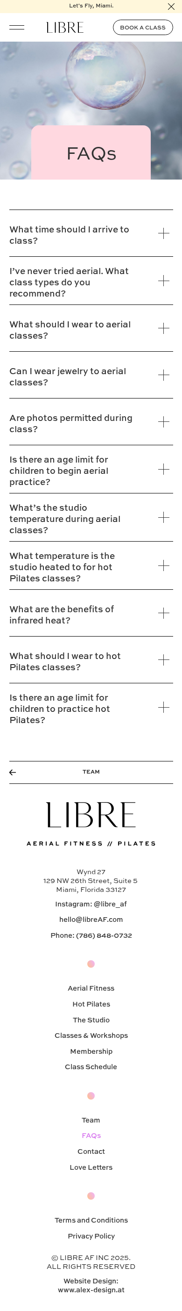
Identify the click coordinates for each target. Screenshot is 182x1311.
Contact (91, 1151)
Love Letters (91, 1167)
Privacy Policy (91, 1236)
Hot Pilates (91, 1004)
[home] (65, 27)
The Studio (91, 1020)
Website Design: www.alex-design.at (91, 1286)
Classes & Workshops (91, 1035)
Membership (91, 1051)
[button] (16, 27)
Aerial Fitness (91, 988)
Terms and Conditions (91, 1220)
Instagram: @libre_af (91, 904)
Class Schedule (91, 1067)
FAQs (91, 1135)
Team (91, 1120)
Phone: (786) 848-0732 (91, 935)
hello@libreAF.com (91, 919)
